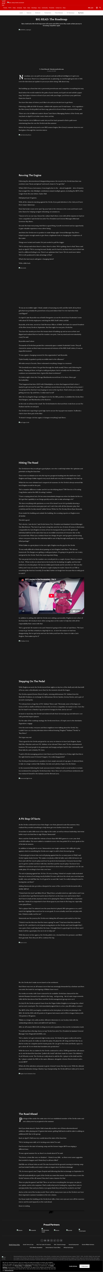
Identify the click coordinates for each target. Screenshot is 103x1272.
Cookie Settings (73, 1266)
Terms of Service (9, 1270)
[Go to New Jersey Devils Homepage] (15, 2)
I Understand (84, 1266)
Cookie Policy (28, 1265)
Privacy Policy (18, 1265)
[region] (51, 1266)
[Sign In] (97, 8)
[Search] (100, 8)
